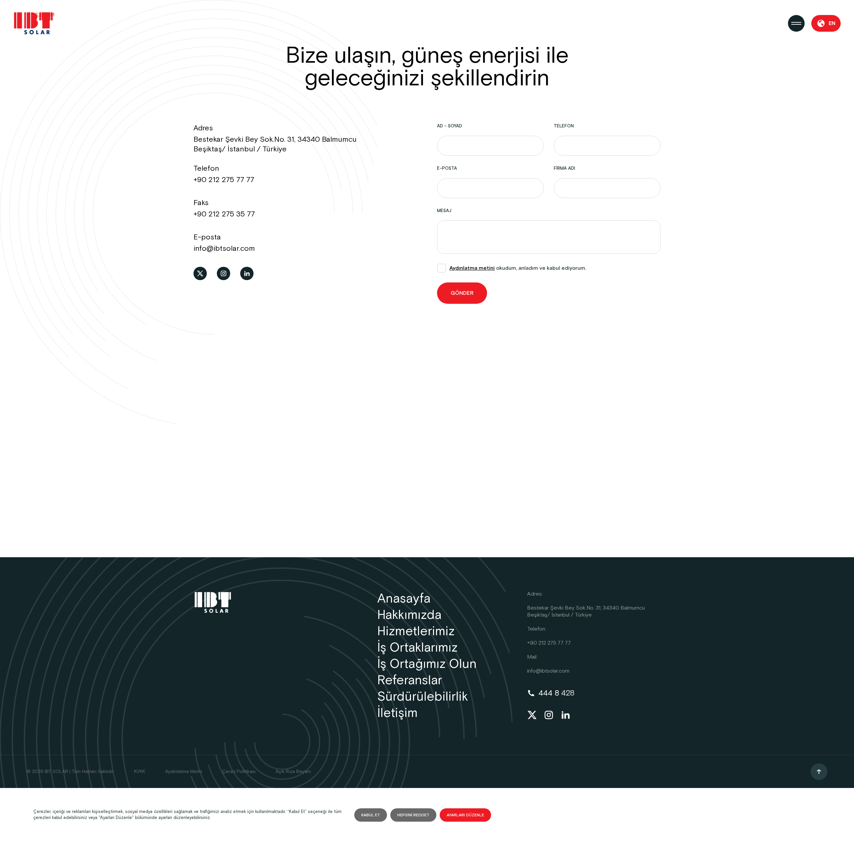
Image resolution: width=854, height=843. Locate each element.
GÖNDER (462, 293)
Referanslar (409, 680)
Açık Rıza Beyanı (293, 772)
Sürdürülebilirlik (422, 697)
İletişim (397, 713)
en (832, 23)
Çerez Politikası (239, 772)
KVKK (139, 772)
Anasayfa (404, 599)
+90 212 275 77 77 (223, 180)
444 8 (556, 693)
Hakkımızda (409, 615)
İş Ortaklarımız (417, 648)
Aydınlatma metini (472, 268)
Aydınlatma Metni (183, 772)
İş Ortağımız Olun (427, 664)
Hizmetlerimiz (416, 631)
